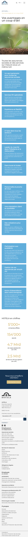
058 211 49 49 (5, 410)
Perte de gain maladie (8, 437)
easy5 (3, 449)
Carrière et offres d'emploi (9, 512)
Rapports (4, 516)
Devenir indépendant (8, 495)
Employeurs (5, 467)
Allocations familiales (8, 435)
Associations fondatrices (9, 511)
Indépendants (6, 468)
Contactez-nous (14, 382)
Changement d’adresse (8, 482)
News (3, 519)
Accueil (5, 11)
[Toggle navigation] (24, 2)
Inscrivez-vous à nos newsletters (11, 413)
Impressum (5, 532)
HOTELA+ (4, 453)
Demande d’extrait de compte (10, 478)
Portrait (4, 509)
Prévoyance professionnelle (10, 444)
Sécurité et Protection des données (12, 524)
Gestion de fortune (7, 518)
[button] (16, 2)
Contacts (4, 523)
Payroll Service (6, 451)
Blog (3, 521)
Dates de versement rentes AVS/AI (11, 480)
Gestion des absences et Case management (10, 455)
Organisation (5, 514)
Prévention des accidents (9, 458)
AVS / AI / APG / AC (7, 434)
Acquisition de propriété (9, 492)
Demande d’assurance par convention (13, 487)
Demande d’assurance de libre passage (13, 502)
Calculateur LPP (6, 460)
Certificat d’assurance (8, 497)
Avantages (5, 462)
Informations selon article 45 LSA (10, 535)
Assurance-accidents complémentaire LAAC (13, 441)
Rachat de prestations (8, 494)
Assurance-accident (7, 439)
